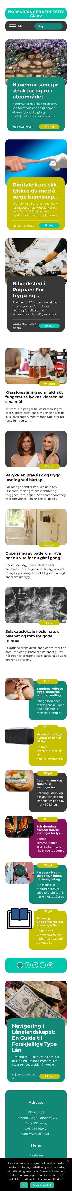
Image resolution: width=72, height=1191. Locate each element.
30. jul (47, 773)
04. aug (49, 383)
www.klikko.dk (40, 1134)
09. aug (49, 325)
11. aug (49, 225)
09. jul (47, 865)
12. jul (47, 819)
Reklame (36, 1155)
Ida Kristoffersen (22, 126)
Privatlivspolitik (42, 1185)
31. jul (49, 623)
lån (30, 1057)
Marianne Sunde (23, 225)
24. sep (50, 1076)
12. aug (49, 126)
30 (50, 965)
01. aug (49, 466)
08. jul (47, 911)
